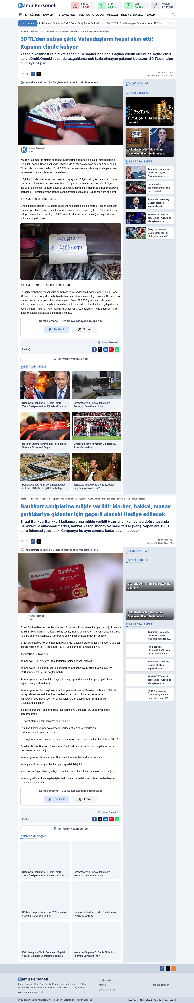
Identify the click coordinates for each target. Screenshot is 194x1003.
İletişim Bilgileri (160, 984)
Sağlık (151, 14)
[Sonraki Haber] (173, 23)
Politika (84, 14)
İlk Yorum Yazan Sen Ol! (73, 359)
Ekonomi (48, 14)
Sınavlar (98, 14)
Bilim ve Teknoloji (132, 14)
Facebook (59, 329)
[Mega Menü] (20, 14)
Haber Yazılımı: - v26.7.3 (152, 1000)
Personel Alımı (66, 14)
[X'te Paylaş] (38, 74)
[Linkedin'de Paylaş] (105, 349)
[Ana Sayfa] (26, 14)
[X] (168, 968)
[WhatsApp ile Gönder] (117, 349)
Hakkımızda (105, 980)
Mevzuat (112, 14)
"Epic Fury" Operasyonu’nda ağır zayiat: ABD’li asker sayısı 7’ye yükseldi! (78, 23)
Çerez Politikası (107, 989)
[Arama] (173, 14)
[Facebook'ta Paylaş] (33, 74)
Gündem (35, 14)
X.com (87, 329)
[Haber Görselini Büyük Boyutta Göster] (70, 115)
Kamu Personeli (37, 150)
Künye (102, 984)
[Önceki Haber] (169, 23)
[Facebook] (162, 968)
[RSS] (173, 968)
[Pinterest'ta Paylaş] (111, 349)
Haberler (24, 31)
